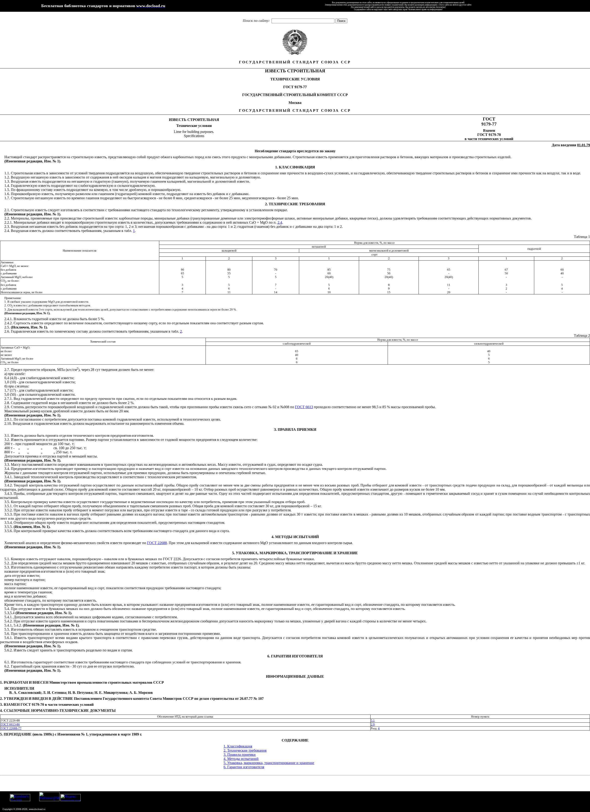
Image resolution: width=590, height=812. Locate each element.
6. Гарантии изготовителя (244, 767)
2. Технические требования (245, 750)
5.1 (373, 720)
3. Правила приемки (240, 754)
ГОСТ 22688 (157, 543)
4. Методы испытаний (241, 759)
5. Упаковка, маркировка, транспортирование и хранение (269, 763)
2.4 (279, 222)
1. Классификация (238, 746)
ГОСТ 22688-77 (11, 728)
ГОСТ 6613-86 (10, 724)
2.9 (373, 724)
